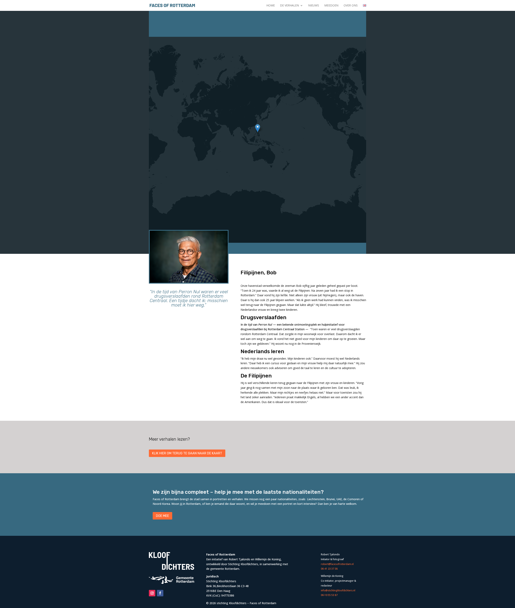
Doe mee (162, 516)
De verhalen (289, 5)
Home (270, 5)
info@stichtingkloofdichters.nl (338, 590)
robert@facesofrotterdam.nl (337, 564)
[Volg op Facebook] (160, 593)
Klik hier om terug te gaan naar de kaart (187, 453)
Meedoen (331, 5)
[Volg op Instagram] (152, 593)
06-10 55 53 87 (329, 595)
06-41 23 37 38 (329, 568)
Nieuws (313, 5)
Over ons (351, 5)
